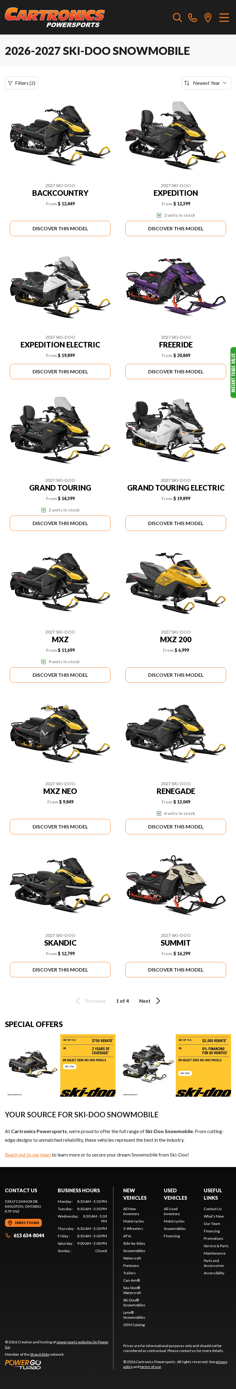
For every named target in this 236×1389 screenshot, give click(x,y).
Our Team (212, 1223)
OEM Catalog (134, 1324)
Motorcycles (133, 1221)
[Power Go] (59, 1364)
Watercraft (132, 1258)
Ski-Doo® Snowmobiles (134, 1302)
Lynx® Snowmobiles (134, 1315)
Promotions (213, 1238)
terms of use (150, 1366)
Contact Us (213, 1208)
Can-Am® (131, 1280)
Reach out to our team (28, 1154)
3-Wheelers (133, 1228)
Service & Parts (216, 1245)
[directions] (208, 17)
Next (145, 1001)
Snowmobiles (134, 1250)
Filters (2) (25, 83)
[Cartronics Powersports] (55, 17)
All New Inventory (131, 1211)
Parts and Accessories (214, 1263)
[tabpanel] (82, 1226)
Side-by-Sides (134, 1243)
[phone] (193, 17)
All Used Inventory (172, 1211)
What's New (214, 1216)
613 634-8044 (29, 1235)
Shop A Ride (39, 1354)
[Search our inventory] (177, 17)
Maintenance (215, 1253)
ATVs (127, 1236)
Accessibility (214, 1273)
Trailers (129, 1273)
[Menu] (224, 17)
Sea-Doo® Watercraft (132, 1290)
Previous (95, 1001)
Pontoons (131, 1265)
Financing (172, 1236)
